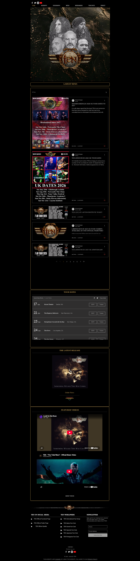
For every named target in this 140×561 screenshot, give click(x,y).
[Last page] (83, 261)
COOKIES (58, 559)
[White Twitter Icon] (35, 3)
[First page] (56, 261)
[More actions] (105, 100)
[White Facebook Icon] (32, 3)
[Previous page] (60, 261)
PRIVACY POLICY (92, 559)
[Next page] (80, 261)
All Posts (33, 92)
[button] (106, 92)
